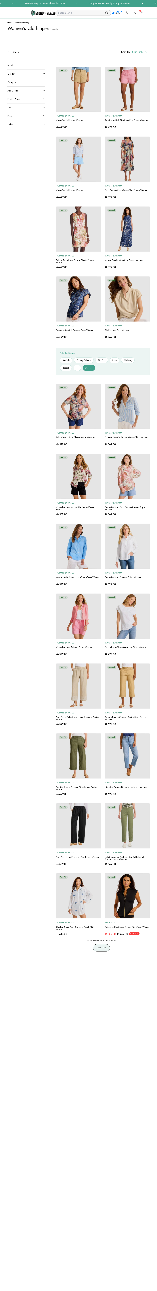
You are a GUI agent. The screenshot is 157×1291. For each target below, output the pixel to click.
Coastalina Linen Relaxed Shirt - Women (74, 647)
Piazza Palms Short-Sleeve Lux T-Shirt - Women (126, 647)
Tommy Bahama (65, 116)
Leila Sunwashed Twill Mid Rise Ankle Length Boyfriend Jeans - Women (124, 858)
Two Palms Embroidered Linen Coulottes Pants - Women (77, 718)
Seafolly (110, 923)
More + (89, 367)
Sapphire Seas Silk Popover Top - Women (74, 330)
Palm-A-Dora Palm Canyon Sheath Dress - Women (75, 261)
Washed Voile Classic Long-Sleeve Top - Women (78, 577)
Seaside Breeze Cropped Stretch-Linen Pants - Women (125, 718)
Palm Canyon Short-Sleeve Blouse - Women (75, 437)
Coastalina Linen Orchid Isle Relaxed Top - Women (75, 508)
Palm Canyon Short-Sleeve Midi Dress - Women (126, 190)
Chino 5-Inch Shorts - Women (69, 120)
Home (9, 22)
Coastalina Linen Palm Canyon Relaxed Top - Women (125, 508)
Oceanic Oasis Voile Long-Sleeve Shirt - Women (126, 437)
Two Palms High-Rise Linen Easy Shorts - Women (126, 120)
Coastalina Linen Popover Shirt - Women (123, 577)
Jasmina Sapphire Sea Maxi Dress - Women (124, 260)
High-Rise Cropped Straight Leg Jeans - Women (126, 787)
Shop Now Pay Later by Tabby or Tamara (89, 3)
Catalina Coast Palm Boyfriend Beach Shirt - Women (75, 928)
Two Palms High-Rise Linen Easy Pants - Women (77, 857)
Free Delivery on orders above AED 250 (24, 3)
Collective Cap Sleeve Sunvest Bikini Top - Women (127, 927)
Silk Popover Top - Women (117, 330)
